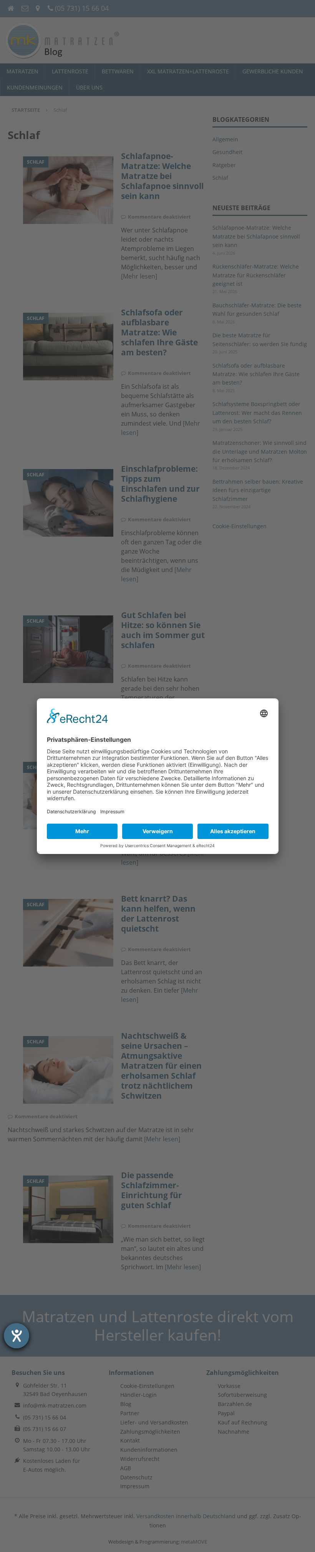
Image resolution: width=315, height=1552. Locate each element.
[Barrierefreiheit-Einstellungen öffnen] (16, 1335)
